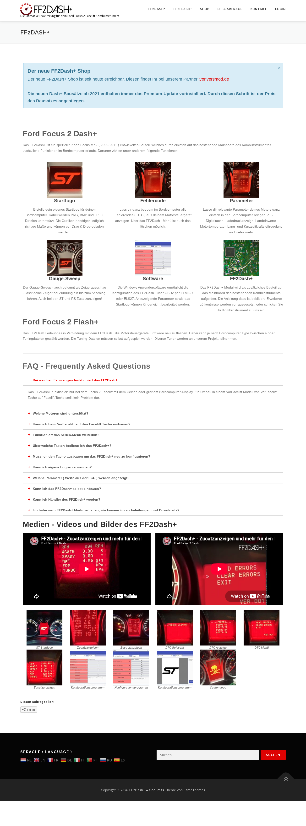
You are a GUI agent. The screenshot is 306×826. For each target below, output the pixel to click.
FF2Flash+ (183, 9)
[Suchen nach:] (208, 755)
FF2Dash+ (156, 9)
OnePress (156, 790)
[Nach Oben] (285, 779)
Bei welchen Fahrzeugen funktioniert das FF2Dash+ (75, 380)
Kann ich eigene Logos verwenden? (62, 467)
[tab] (153, 380)
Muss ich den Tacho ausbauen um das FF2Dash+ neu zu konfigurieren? (91, 456)
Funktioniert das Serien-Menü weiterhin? (66, 435)
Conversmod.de (214, 79)
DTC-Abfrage (230, 9)
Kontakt (259, 9)
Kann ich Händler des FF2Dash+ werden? (66, 499)
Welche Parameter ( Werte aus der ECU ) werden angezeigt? (81, 478)
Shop (204, 9)
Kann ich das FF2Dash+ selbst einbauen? (67, 489)
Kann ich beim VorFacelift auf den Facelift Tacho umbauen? (82, 424)
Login (280, 9)
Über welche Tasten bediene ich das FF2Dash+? (72, 446)
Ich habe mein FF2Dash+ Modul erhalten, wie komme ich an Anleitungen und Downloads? (106, 510)
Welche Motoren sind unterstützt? (60, 413)
